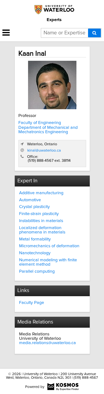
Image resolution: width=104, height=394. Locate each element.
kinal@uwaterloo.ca (44, 150)
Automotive (30, 200)
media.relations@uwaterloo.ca (47, 343)
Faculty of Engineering (39, 123)
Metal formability (35, 239)
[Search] (94, 33)
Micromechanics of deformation (49, 246)
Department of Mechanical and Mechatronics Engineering (48, 129)
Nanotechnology (35, 253)
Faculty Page (31, 303)
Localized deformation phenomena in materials (42, 230)
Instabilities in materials (41, 221)
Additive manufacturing (41, 193)
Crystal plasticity (34, 207)
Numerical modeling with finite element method (48, 262)
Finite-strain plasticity (39, 214)
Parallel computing (37, 271)
